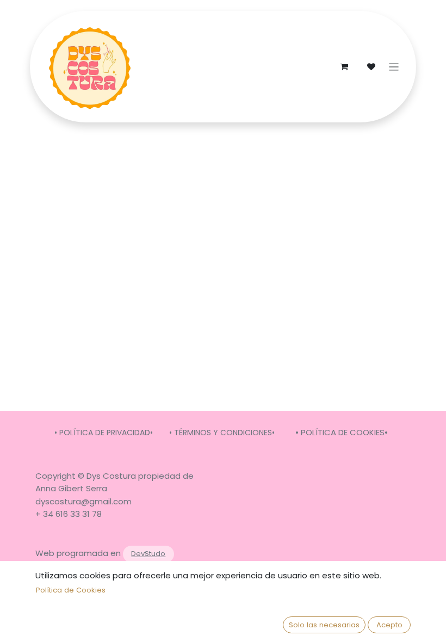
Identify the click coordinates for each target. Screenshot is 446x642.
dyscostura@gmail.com (83, 501)
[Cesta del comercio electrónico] (344, 67)
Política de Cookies (71, 590)
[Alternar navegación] (394, 66)
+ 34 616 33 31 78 (68, 514)
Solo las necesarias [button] (324, 625)
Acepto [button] (389, 625)
